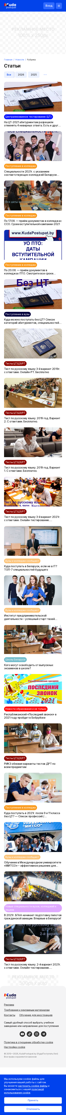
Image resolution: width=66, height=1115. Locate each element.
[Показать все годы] (45, 74)
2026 (21, 74)
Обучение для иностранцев (35, 1015)
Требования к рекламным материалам (27, 1010)
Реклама (9, 1004)
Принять (33, 1100)
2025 (34, 74)
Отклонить (33, 1109)
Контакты (9, 1015)
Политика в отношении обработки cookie (28, 1042)
